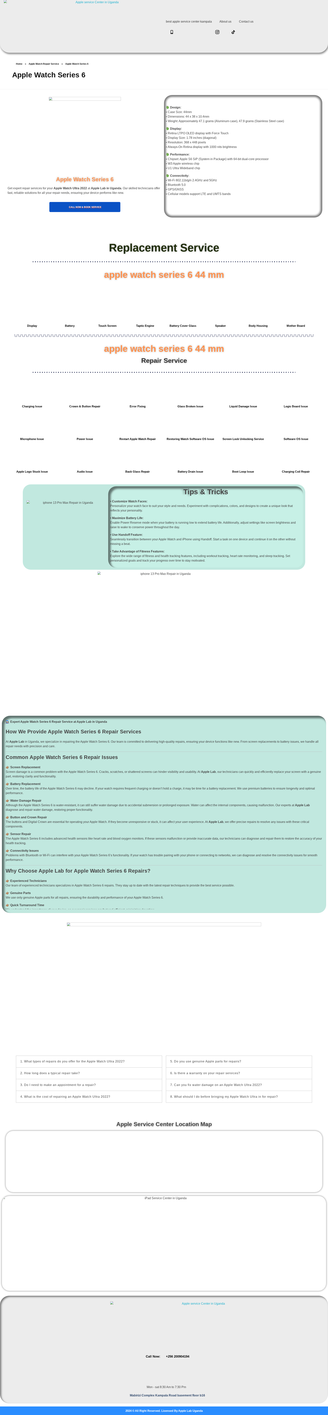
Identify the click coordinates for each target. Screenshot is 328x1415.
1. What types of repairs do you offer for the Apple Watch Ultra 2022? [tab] (72, 1061)
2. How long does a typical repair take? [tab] (50, 1073)
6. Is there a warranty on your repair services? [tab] (205, 1073)
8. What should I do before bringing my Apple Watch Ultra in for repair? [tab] (224, 1096)
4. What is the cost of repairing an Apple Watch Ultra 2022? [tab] (65, 1096)
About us (225, 21)
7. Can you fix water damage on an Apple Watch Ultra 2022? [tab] (216, 1085)
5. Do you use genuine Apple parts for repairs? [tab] (205, 1061)
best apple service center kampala (189, 21)
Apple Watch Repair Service (44, 64)
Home (19, 64)
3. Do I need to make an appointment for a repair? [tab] (58, 1085)
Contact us (246, 21)
